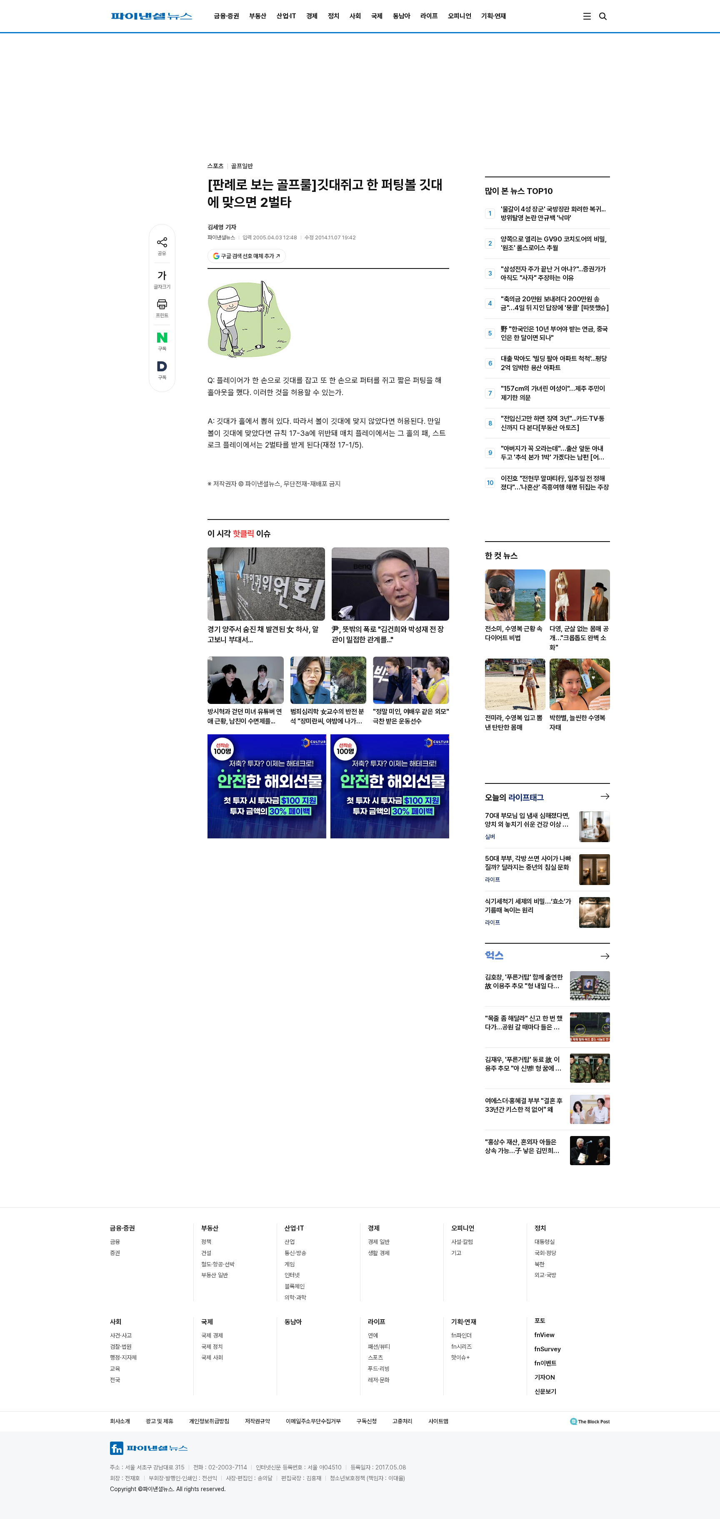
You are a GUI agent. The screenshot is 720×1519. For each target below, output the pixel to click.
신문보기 (545, 1391)
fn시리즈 (461, 1346)
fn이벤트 (546, 1363)
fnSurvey (548, 1349)
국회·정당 (545, 1253)
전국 (115, 1380)
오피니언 (459, 16)
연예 (373, 1335)
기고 (456, 1253)
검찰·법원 (121, 1346)
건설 (206, 1253)
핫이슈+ (460, 1357)
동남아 (401, 16)
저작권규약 (257, 1421)
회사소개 (120, 1421)
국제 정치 (212, 1346)
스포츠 (375, 1357)
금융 (115, 1241)
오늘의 (514, 798)
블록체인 (295, 1286)
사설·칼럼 (462, 1241)
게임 (290, 1264)
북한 (540, 1264)
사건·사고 (121, 1335)
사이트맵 (438, 1421)
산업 (290, 1241)
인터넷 (292, 1275)
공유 (162, 253)
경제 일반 (379, 1241)
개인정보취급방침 (209, 1421)
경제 (312, 16)
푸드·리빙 (379, 1368)
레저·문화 (379, 1380)
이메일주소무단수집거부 (313, 1421)
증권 (115, 1253)
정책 (206, 1241)
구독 (162, 349)
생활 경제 (379, 1253)
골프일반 (242, 166)
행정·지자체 (123, 1357)
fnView (545, 1335)
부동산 (258, 16)
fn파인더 (461, 1335)
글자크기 (162, 287)
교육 (115, 1368)
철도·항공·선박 (218, 1264)
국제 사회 (212, 1357)
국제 (377, 16)
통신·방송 (295, 1253)
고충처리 (402, 1421)
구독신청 (367, 1421)
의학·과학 (295, 1297)
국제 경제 (212, 1335)
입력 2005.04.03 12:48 (269, 237)
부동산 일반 (214, 1275)
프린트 (162, 315)
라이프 (429, 16)
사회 (355, 16)
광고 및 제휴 (159, 1421)
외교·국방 (545, 1275)
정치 (334, 16)
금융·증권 (226, 16)
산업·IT (286, 16)
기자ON (545, 1377)
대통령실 (545, 1241)
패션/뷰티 (379, 1346)
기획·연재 (493, 16)
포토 (540, 1321)
